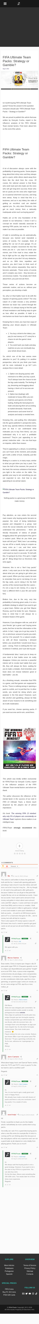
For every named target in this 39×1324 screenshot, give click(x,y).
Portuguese (9, 1271)
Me (20, 941)
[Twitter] (26, 1294)
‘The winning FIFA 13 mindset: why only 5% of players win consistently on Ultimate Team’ (19, 816)
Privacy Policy (29, 1268)
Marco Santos (23, 999)
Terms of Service (29, 1265)
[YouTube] (30, 1294)
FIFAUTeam (15, 938)
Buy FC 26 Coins (9, 1292)
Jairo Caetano (23, 1084)
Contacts (29, 1274)
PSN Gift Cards (9, 1295)
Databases (9, 1268)
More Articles (9, 1265)
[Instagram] (33, 1294)
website (22, 1012)
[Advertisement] (19, 26)
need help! (22, 1156)
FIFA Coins (9, 1289)
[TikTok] (36, 1294)
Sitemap (30, 1271)
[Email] (23, 1294)
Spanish (9, 1274)
